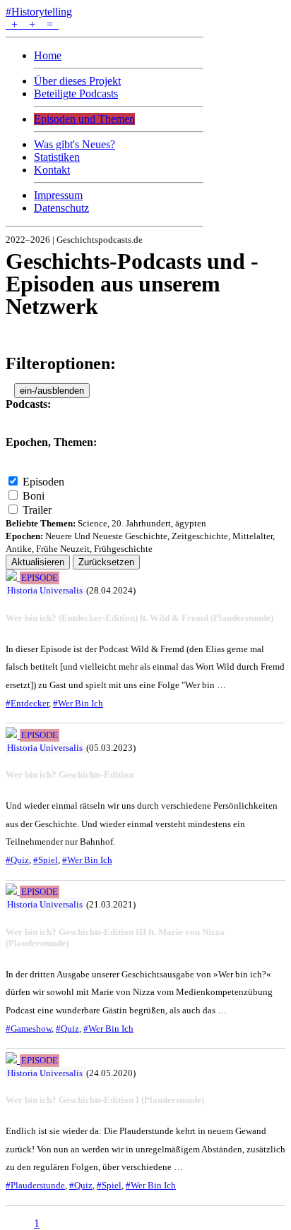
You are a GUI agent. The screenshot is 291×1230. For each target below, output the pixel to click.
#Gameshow (29, 1028)
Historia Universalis (45, 590)
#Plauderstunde (35, 1185)
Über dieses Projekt (77, 81)
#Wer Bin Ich (78, 703)
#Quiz (17, 860)
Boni (33, 496)
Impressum (58, 195)
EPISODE (39, 578)
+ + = (32, 24)
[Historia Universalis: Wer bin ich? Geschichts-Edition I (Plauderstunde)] (13, 1060)
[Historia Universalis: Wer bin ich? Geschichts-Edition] (13, 734)
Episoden (43, 482)
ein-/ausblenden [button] (52, 390)
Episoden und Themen (84, 119)
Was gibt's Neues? (74, 144)
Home (47, 55)
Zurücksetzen (106, 562)
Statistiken (57, 157)
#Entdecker (27, 703)
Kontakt (52, 170)
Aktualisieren (37, 562)
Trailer (37, 510)
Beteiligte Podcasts (76, 94)
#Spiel (45, 860)
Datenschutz (61, 208)
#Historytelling (39, 12)
